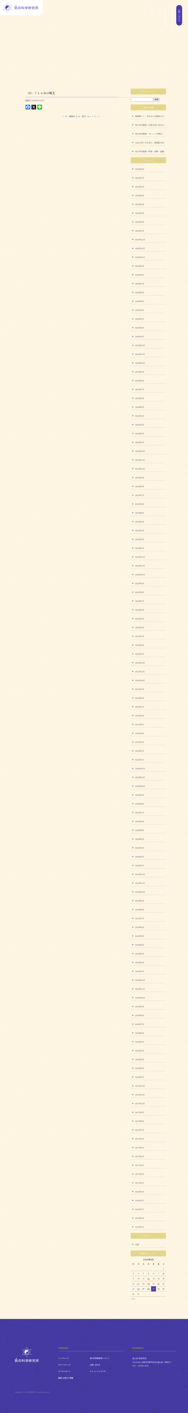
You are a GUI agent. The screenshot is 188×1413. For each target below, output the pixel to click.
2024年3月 (139, 424)
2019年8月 (139, 909)
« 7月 (133, 1299)
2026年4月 (139, 204)
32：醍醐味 (69, 116)
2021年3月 (139, 742)
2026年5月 (139, 195)
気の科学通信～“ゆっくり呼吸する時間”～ (150, 133)
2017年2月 (139, 1174)
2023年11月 (140, 460)
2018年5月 (139, 1041)
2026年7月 (139, 177)
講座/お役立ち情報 (165, 18)
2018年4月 (139, 1050)
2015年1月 (139, 1200)
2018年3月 (139, 1059)
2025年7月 (139, 283)
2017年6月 (139, 1138)
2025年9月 (139, 266)
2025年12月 (140, 239)
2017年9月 (139, 1112)
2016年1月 (139, 1191)
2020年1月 (139, 865)
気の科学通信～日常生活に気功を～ (150, 125)
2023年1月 (139, 548)
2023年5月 (139, 512)
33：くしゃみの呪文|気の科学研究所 (18, 73)
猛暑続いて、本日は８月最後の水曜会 (150, 116)
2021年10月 (140, 680)
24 (138, 1289)
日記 (137, 1244)
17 (138, 1283)
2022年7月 (139, 601)
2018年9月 (139, 1006)
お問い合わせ (178, 18)
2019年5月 (139, 936)
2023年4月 (139, 521)
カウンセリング (151, 18)
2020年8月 (139, 803)
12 (148, 1278)
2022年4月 (139, 627)
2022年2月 (139, 645)
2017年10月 (140, 1103)
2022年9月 (139, 583)
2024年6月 (139, 398)
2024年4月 (139, 415)
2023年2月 (139, 539)
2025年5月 (139, 301)
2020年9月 (139, 795)
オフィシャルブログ (98, 1371)
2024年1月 (139, 442)
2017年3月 (139, 1165)
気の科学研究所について (172, 18)
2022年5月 (139, 618)
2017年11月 (140, 1094)
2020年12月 (140, 768)
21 (159, 1283)
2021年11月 (140, 671)
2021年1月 (139, 759)
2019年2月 (139, 962)
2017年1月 (139, 1182)
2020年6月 (139, 821)
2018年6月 (139, 1033)
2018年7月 (139, 1024)
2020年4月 (139, 839)
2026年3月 (139, 213)
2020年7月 (139, 812)
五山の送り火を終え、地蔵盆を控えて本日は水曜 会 (150, 142)
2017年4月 (139, 1156)
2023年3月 (139, 530)
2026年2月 (139, 222)
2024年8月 (139, 380)
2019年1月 (139, 971)
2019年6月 (139, 927)
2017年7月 (139, 1130)
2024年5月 (139, 407)
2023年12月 (140, 451)
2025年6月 (139, 292)
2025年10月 (140, 257)
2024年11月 (140, 354)
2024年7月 (139, 389)
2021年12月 (140, 662)
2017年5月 (139, 1147)
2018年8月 (139, 1015)
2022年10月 (140, 574)
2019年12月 (140, 874)
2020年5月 (139, 830)
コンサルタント (158, 18)
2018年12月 (140, 980)
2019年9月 (139, 900)
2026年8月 (139, 169)
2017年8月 (139, 1121)
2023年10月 (140, 468)
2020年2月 (139, 856)
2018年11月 (140, 988)
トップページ (145, 18)
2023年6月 (139, 504)
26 (148, 1289)
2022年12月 (140, 557)
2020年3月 (139, 847)
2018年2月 (139, 1068)
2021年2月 (139, 750)
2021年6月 (139, 715)
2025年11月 (140, 248)
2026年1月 (139, 230)
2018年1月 (139, 1077)
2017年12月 (140, 1085)
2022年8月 (139, 592)
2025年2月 (139, 327)
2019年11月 (140, 883)
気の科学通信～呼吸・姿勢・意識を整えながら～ (150, 151)
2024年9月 (139, 371)
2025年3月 (139, 319)
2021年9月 (139, 689)
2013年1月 (139, 1227)
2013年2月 (139, 1218)
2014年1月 (139, 1209)
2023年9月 (139, 477)
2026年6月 (139, 186)
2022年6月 (139, 609)
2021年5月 (139, 724)
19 (148, 1283)
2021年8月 (139, 698)
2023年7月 (139, 495)
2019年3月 (139, 953)
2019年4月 (139, 944)
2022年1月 (139, 654)
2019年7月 (139, 918)
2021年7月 (139, 706)
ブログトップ (148, 91)
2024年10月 (140, 363)
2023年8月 (139, 486)
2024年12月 (140, 345)
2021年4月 (139, 733)
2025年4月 (139, 310)
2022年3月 (139, 636)
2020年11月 (140, 777)
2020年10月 (140, 786)
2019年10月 (140, 892)
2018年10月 (140, 997)
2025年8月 (139, 274)
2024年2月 (139, 433)
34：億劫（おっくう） (88, 116)
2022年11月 (140, 565)
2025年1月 (139, 336)
